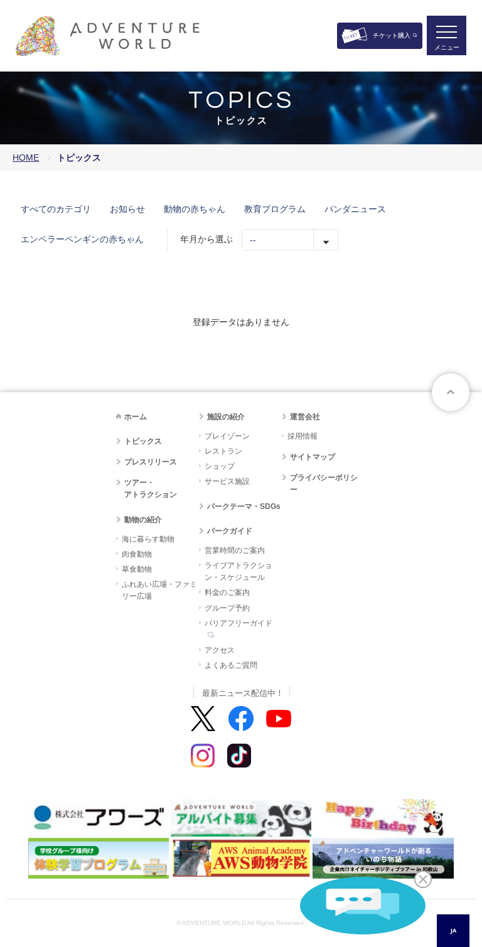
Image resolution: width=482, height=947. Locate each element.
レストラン (223, 451)
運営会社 (305, 416)
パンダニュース (355, 209)
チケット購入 (391, 35)
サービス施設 (227, 481)
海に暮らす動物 (148, 539)
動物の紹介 (143, 519)
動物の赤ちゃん (194, 209)
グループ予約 (227, 608)
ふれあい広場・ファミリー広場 (159, 590)
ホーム (135, 416)
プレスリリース (150, 461)
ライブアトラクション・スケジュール (238, 571)
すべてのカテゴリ (56, 209)
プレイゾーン (227, 436)
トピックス (143, 441)
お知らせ (127, 209)
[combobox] (453, 930)
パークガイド (229, 531)
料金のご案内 (227, 592)
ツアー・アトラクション (150, 488)
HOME (26, 157)
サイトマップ (312, 456)
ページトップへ (450, 392)
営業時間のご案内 (235, 550)
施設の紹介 (226, 416)
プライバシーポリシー (324, 483)
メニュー (446, 47)
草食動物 (137, 569)
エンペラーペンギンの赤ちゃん (82, 239)
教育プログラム (275, 209)
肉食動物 (137, 554)
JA (453, 930)
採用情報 (302, 436)
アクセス (220, 650)
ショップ (220, 466)
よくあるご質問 (231, 665)
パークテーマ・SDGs (244, 506)
